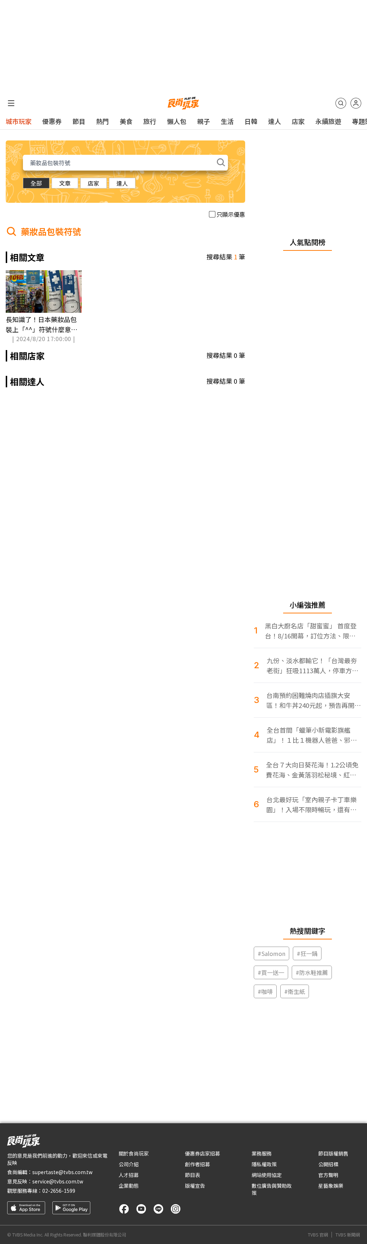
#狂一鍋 (307, 953)
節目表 (192, 1174)
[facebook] (124, 1209)
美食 (126, 121)
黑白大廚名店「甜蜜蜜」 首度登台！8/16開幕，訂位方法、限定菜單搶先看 (311, 631)
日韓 (250, 121)
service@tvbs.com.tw (57, 1181)
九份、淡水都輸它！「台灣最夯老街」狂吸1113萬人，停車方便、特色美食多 (312, 665)
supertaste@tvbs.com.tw (62, 1172)
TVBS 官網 (318, 1235)
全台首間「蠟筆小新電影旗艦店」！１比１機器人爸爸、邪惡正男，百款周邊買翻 (312, 735)
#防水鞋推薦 (312, 972)
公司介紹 (129, 1164)
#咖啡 (265, 991)
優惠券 (52, 121)
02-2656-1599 (58, 1190)
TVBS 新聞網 (347, 1235)
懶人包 (176, 121)
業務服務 (262, 1153)
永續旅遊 (328, 121)
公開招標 (328, 1164)
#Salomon (271, 953)
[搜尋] (340, 103)
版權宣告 (195, 1185)
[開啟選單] (11, 103)
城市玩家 (19, 121)
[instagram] (175, 1209)
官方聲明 (328, 1174)
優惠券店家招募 (202, 1153)
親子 (203, 121)
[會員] (356, 103)
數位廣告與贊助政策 (272, 1189)
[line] (158, 1209)
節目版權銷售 (333, 1153)
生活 (227, 121)
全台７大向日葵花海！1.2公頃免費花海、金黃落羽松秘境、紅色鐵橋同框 (312, 770)
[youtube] (141, 1209)
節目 (78, 121)
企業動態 (129, 1185)
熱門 (102, 121)
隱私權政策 (264, 1164)
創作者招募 (197, 1164)
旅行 (149, 121)
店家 (298, 121)
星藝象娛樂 (330, 1185)
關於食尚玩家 (134, 1153)
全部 (36, 183)
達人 (274, 121)
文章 (65, 183)
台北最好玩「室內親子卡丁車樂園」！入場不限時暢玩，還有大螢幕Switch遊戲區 (311, 804)
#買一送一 (271, 972)
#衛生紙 (294, 991)
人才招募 (129, 1174)
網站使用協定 (267, 1174)
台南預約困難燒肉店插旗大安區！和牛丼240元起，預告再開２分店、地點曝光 (313, 700)
